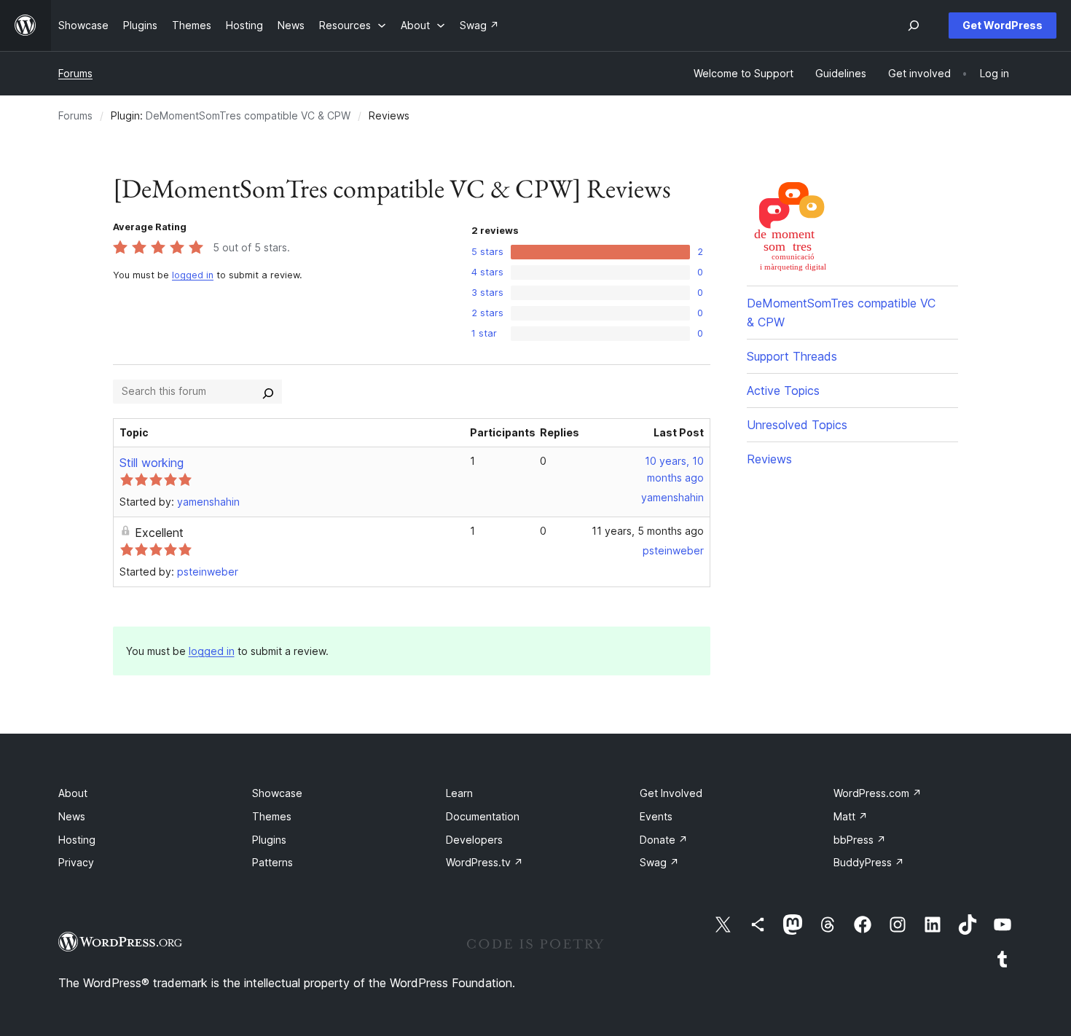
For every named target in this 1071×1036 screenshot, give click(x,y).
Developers (474, 839)
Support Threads (792, 356)
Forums (75, 73)
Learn (459, 793)
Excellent (159, 532)
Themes (271, 816)
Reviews (769, 459)
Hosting (76, 839)
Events (656, 816)
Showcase (277, 793)
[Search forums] (268, 391)
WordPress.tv (484, 862)
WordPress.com (877, 793)
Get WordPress (1002, 25)
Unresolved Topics (797, 424)
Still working (151, 462)
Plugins (269, 839)
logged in (192, 275)
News (71, 816)
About (72, 793)
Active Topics (783, 390)
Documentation (482, 816)
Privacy (76, 862)
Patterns (272, 862)
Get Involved (671, 793)
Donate (664, 839)
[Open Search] (913, 25)
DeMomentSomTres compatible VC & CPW (248, 115)
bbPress (859, 839)
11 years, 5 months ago (648, 531)
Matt (850, 816)
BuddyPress (868, 862)
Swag (659, 862)
